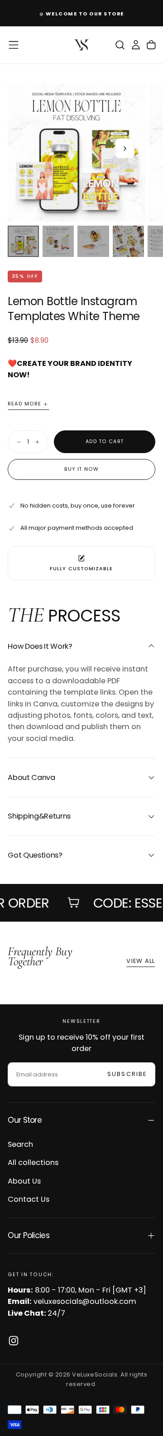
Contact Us (28, 1199)
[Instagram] (13, 1341)
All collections (33, 1162)
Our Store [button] (25, 1120)
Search (20, 1144)
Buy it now (81, 469)
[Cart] (151, 45)
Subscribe (127, 1074)
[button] (13, 45)
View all (140, 961)
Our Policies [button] (28, 1235)
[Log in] (136, 45)
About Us (24, 1181)
